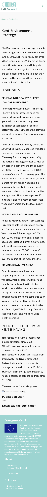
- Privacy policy (12, 473)
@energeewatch (15, 486)
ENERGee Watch (15, 489)
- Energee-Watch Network (17, 468)
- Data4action (12, 465)
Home (4, 19)
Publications (13, 19)
